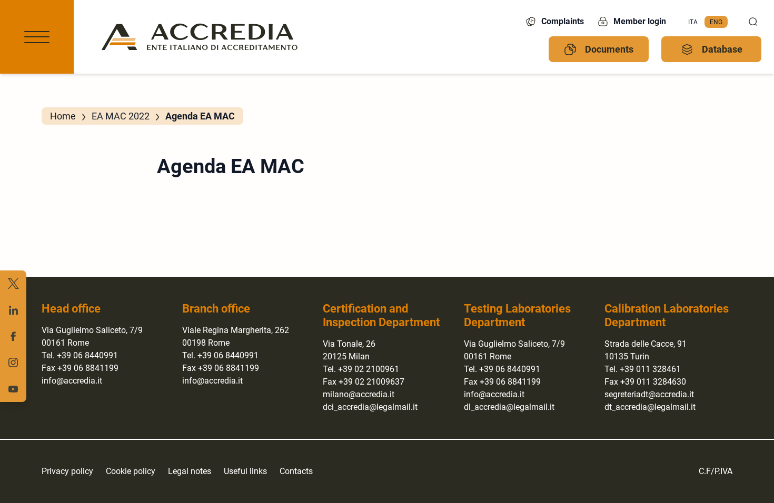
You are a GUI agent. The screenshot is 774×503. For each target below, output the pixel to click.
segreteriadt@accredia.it (649, 394)
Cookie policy (130, 471)
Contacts (296, 471)
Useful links (245, 471)
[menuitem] (693, 22)
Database (722, 49)
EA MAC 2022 (121, 116)
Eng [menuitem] (716, 21)
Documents (609, 49)
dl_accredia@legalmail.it (509, 407)
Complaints (562, 21)
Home (63, 116)
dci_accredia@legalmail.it (370, 407)
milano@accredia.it (358, 394)
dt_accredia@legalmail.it (650, 407)
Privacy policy (67, 471)
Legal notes (189, 471)
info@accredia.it (72, 381)
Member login (639, 21)
